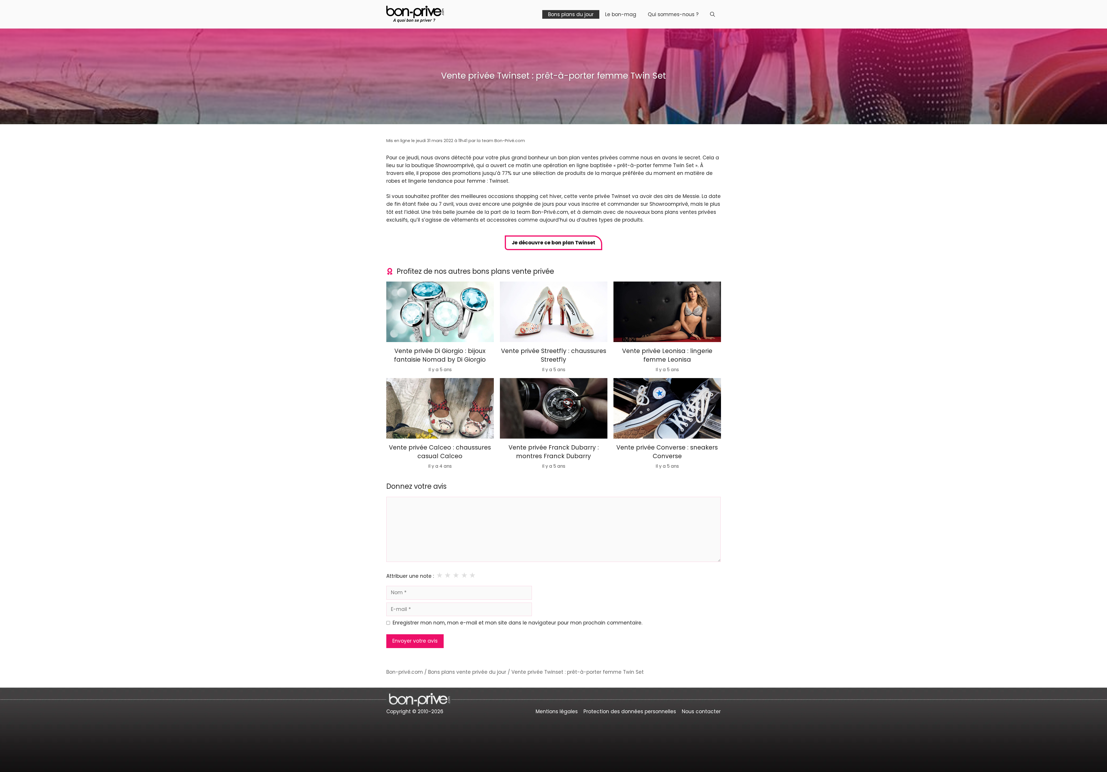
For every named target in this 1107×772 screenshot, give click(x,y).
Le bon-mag (620, 14)
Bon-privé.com (404, 672)
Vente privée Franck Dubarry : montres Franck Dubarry (554, 451)
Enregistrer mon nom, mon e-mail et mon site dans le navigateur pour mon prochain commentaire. (517, 622)
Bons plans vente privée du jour (467, 672)
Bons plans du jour (571, 14)
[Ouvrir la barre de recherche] (712, 14)
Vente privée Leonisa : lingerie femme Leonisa (667, 354)
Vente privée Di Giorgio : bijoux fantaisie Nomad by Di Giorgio (440, 354)
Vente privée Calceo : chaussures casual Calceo (440, 451)
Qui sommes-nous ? (673, 14)
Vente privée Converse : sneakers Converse (667, 451)
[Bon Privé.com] (415, 13)
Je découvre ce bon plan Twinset (553, 242)
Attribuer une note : (410, 576)
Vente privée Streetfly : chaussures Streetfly (553, 354)
